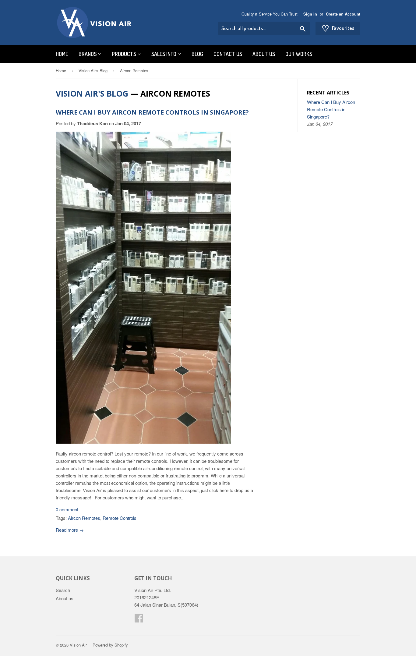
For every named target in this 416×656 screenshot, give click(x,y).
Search (63, 590)
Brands (88, 54)
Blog (197, 54)
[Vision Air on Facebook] (138, 619)
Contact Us (227, 54)
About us (263, 54)
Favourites (338, 28)
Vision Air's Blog (93, 70)
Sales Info (164, 54)
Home (62, 54)
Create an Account (343, 14)
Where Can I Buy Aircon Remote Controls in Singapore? (152, 112)
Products (124, 54)
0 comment (67, 509)
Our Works (298, 54)
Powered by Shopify (110, 645)
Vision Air (78, 645)
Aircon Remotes (84, 518)
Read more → (70, 530)
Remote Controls (119, 518)
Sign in (310, 14)
